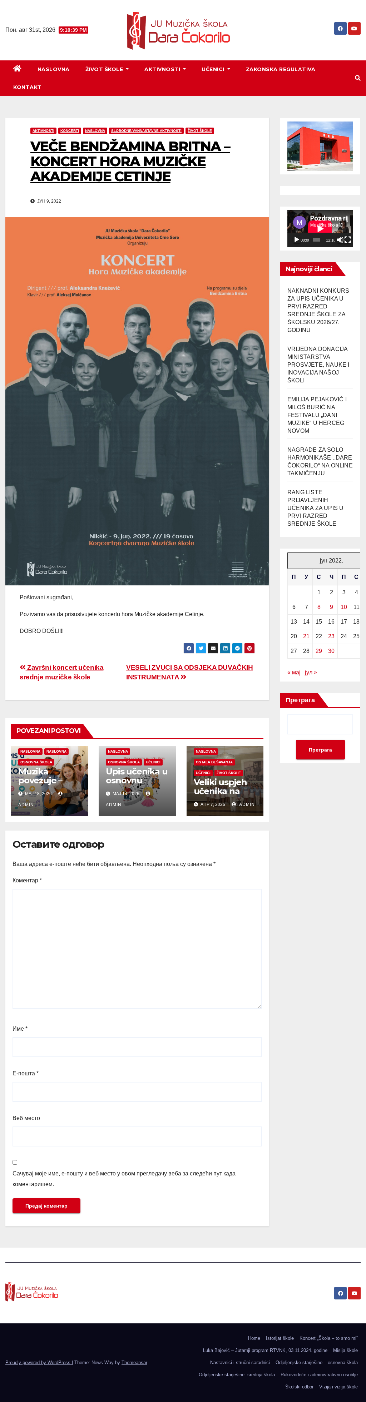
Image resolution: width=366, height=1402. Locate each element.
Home (254, 1338)
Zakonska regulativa (281, 69)
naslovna (30, 751)
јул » (311, 672)
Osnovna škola (36, 762)
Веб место (26, 1118)
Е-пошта (26, 1073)
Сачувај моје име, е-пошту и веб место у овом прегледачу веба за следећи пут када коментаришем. (124, 1178)
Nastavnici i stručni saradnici (240, 1362)
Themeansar (134, 1362)
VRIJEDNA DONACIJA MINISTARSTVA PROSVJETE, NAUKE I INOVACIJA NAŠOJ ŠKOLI (318, 364)
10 (344, 607)
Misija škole (345, 1350)
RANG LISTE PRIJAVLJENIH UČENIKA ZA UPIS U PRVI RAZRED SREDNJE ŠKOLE (315, 508)
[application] (320, 228)
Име (20, 1029)
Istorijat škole (280, 1338)
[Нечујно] (340, 239)
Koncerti (69, 131)
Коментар (27, 880)
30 (331, 651)
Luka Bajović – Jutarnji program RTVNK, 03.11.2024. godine (265, 1350)
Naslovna (54, 69)
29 (319, 651)
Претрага (300, 700)
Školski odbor (299, 1386)
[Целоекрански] (347, 239)
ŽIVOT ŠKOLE (105, 69)
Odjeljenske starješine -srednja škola (237, 1374)
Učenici (214, 69)
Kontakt (27, 87)
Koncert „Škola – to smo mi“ (329, 1338)
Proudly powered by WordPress (38, 1362)
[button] (358, 78)
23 (331, 636)
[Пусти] (296, 239)
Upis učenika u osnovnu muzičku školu (136, 780)
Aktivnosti (163, 69)
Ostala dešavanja (214, 762)
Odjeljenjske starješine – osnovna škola (317, 1362)
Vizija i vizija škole (338, 1386)
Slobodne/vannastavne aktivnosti (146, 131)
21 (306, 636)
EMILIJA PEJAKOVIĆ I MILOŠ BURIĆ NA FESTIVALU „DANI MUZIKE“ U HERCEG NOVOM (317, 415)
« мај (294, 672)
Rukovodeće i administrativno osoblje (319, 1374)
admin (246, 804)
